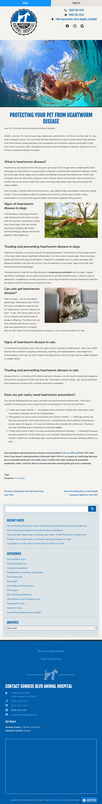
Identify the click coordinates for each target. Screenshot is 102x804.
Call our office (69, 452)
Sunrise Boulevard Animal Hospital (24, 612)
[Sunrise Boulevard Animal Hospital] (23, 22)
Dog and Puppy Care (17, 563)
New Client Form (51, 659)
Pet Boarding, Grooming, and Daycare (25, 572)
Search (92, 509)
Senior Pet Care (14, 607)
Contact (76, 3)
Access (91, 800)
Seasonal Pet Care (16, 603)
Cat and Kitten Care (16, 559)
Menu (25, 3)
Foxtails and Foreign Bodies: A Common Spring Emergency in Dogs (39, 539)
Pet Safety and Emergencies (20, 585)
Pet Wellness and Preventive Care (23, 599)
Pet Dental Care (14, 576)
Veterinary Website (61, 800)
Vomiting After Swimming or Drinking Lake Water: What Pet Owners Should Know (47, 534)
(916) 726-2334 (76, 10)
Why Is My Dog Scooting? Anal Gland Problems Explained (35, 530)
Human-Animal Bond (17, 568)
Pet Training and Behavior (19, 594)
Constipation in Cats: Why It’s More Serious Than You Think (35, 543)
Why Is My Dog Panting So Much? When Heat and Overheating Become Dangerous (47, 525)
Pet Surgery (12, 590)
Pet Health (19, 478)
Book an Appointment (51, 651)
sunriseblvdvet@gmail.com (24, 714)
